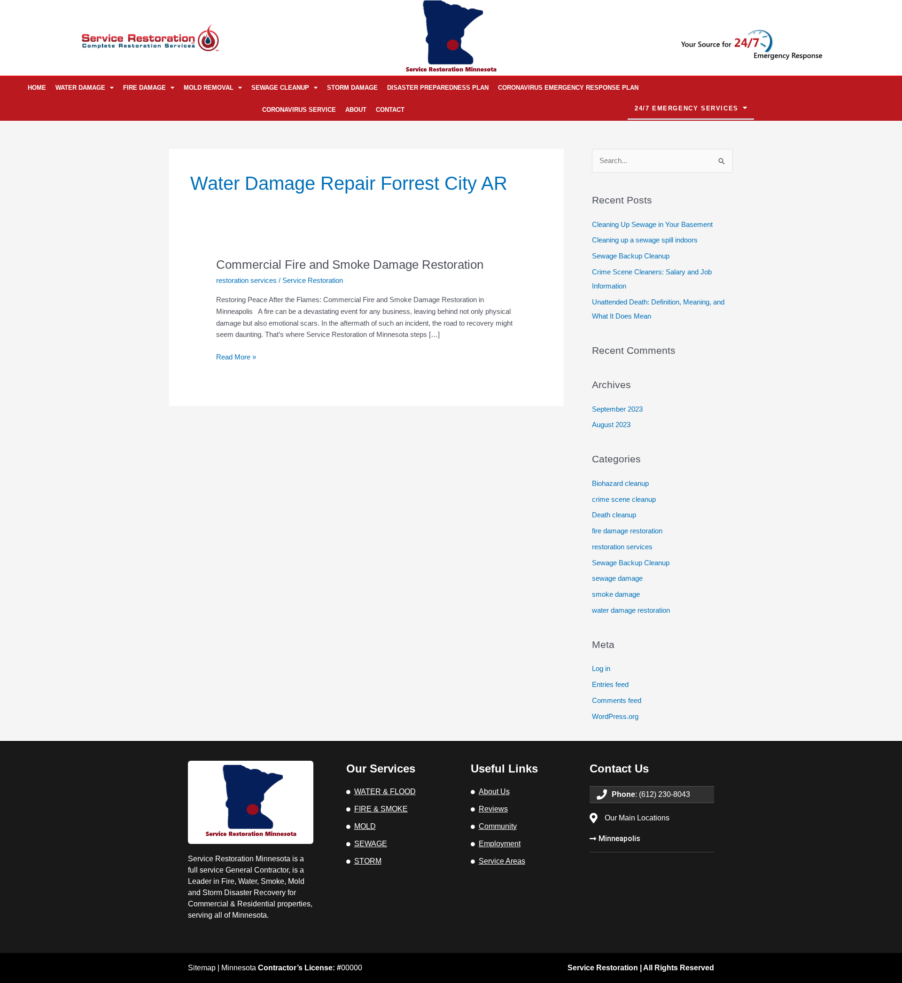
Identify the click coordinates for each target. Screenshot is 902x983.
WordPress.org (615, 716)
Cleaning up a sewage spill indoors (645, 240)
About (355, 109)
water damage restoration (631, 610)
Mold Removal (208, 87)
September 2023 (617, 409)
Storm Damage (352, 87)
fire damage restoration (627, 531)
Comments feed (616, 700)
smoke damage (616, 594)
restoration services (246, 280)
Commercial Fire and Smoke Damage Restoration (349, 264)
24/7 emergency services (687, 108)
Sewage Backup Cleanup (630, 256)
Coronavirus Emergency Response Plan (568, 87)
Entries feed (610, 684)
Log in (601, 668)
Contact (390, 109)
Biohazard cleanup (620, 483)
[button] (691, 108)
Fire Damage (144, 87)
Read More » (236, 356)
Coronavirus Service (299, 109)
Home (37, 87)
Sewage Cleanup (280, 87)
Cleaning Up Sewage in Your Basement (652, 224)
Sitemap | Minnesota (264, 968)
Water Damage (80, 87)
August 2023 (611, 425)
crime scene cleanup (624, 499)
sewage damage (617, 578)
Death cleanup (614, 515)
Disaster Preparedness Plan (438, 87)
